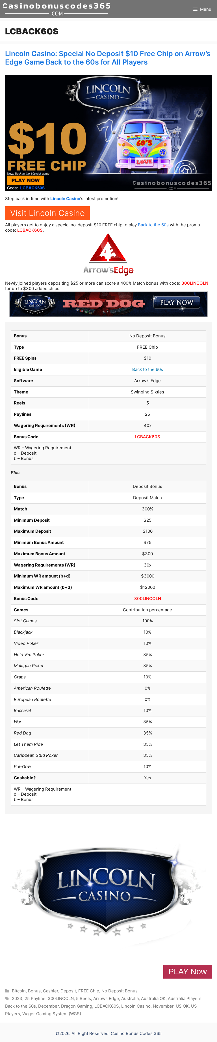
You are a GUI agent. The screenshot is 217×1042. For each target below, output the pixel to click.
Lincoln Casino (65, 198)
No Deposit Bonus (119, 991)
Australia (130, 998)
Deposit (68, 991)
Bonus (34, 991)
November (163, 1006)
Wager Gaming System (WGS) (51, 1013)
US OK (182, 1006)
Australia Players (184, 998)
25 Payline (35, 998)
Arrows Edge (106, 998)
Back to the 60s (153, 224)
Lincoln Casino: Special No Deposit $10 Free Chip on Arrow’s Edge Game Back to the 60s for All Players (108, 57)
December (48, 1006)
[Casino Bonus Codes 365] (56, 9)
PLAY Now (187, 971)
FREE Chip (88, 991)
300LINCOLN (194, 283)
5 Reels (83, 998)
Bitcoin (19, 991)
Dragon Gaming (76, 1006)
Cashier (50, 991)
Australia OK (153, 998)
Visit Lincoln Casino (47, 213)
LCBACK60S (30, 230)
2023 (17, 998)
